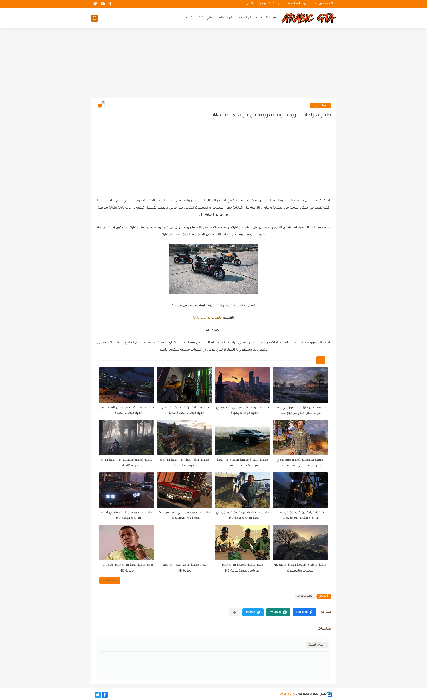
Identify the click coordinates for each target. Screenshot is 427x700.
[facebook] (110, 4)
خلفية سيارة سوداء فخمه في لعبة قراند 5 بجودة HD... (126, 515)
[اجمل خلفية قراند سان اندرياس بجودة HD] (184, 542)
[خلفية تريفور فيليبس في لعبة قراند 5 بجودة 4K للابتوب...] (126, 437)
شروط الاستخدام (298, 3)
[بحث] (94, 18)
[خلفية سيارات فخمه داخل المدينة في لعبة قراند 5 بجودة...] (126, 385)
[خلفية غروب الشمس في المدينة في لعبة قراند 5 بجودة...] (242, 385)
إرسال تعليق (317, 645)
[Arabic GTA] (308, 18)
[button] (304, 612)
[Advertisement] (213, 64)
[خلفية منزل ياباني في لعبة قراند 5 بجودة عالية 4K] (184, 437)
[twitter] (95, 4)
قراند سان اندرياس (249, 18)
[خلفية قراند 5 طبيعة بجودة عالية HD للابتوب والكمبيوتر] (300, 542)
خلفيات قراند (194, 18)
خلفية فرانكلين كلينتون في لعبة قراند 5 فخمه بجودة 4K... (300, 515)
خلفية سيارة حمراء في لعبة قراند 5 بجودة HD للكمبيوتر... (184, 515)
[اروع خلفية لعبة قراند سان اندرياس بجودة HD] (126, 542)
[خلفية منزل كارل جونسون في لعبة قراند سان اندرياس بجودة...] (300, 385)
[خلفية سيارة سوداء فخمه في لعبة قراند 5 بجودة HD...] (126, 490)
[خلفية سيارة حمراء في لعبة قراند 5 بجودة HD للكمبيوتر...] (184, 490)
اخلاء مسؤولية (324, 3)
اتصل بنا (248, 3)
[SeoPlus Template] (329, 694)
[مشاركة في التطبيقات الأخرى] (234, 612)
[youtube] (102, 4)
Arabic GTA (287, 694)
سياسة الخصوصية (270, 3)
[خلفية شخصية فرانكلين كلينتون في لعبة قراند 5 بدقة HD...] (242, 490)
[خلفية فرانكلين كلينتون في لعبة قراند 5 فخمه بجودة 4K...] (300, 490)
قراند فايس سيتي (219, 18)
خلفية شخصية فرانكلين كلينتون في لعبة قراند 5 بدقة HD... (242, 515)
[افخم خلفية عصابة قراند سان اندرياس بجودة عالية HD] (242, 542)
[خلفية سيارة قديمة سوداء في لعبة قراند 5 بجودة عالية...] (242, 437)
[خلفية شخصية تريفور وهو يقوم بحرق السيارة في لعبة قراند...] (300, 437)
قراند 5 (271, 18)
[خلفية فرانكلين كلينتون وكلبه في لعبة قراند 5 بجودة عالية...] (184, 385)
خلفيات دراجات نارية (207, 318)
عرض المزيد (110, 580)
